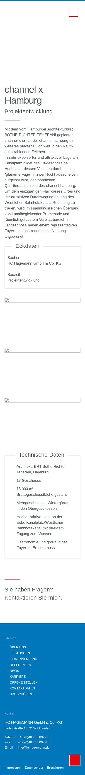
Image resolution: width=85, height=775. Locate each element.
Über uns (18, 647)
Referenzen (20, 665)
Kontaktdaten (22, 688)
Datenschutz (34, 767)
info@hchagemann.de (34, 747)
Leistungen (20, 653)
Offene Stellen (24, 682)
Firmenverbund (23, 659)
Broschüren (21, 694)
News (14, 671)
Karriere (18, 676)
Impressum (13, 767)
